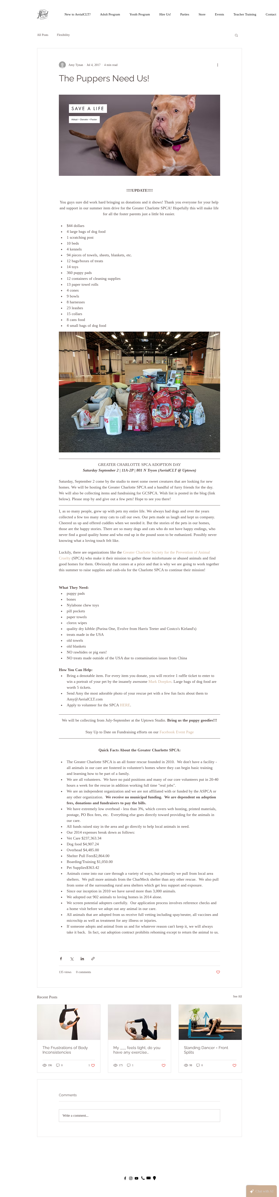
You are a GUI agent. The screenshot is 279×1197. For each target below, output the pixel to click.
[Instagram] (131, 1178)
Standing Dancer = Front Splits (206, 1049)
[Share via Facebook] (61, 959)
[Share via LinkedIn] (82, 959)
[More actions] (217, 64)
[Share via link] (93, 959)
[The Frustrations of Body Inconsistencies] (68, 1022)
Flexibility (63, 35)
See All (237, 996)
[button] (236, 35)
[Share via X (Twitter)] (72, 959)
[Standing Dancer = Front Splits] (210, 1022)
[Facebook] (125, 1178)
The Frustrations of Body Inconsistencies (65, 1049)
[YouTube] (136, 1178)
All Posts (42, 35)
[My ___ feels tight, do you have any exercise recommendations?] (139, 1022)
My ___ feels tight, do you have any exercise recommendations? (136, 1049)
